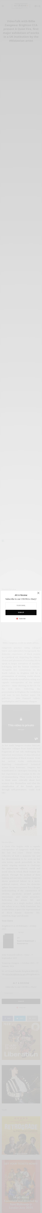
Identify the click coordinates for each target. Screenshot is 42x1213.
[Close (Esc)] (38, 593)
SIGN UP (21, 612)
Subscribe (22, 618)
